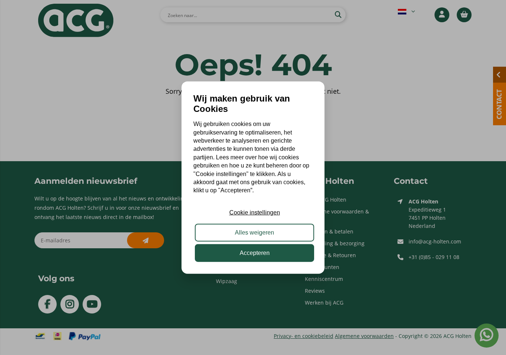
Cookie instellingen (254, 212)
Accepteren (255, 252)
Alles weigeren (254, 232)
